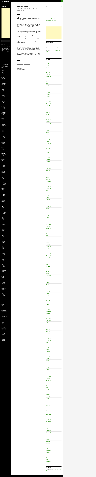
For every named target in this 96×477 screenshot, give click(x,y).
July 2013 (47, 345)
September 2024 (48, 103)
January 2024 (48, 117)
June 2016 (47, 282)
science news (48, 455)
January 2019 (48, 226)
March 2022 (48, 157)
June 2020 (47, 195)
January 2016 (48, 291)
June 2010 (47, 369)
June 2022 (47, 152)
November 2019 (48, 208)
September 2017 (48, 255)
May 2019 (47, 219)
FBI (46, 423)
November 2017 (48, 251)
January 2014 (3, 254)
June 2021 (3, 147)
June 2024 (47, 108)
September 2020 (48, 190)
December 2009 (48, 380)
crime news (48, 408)
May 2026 (47, 67)
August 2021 (48, 170)
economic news (4, 309)
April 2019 (3, 178)
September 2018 (48, 233)
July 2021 (47, 172)
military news (48, 441)
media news (48, 437)
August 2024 (48, 105)
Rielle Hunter (48, 452)
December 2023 (48, 119)
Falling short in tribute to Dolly (51, 20)
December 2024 (4, 96)
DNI (47, 412)
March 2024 (48, 114)
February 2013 (48, 354)
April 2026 (3, 77)
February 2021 (48, 181)
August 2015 (48, 300)
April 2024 (48, 112)
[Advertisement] (54, 32)
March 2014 (48, 331)
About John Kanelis (57, 1)
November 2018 (48, 230)
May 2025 (3, 90)
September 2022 (48, 146)
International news (49, 425)
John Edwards (48, 430)
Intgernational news (49, 426)
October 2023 (48, 123)
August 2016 (3, 217)
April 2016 (48, 286)
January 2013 (48, 356)
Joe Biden (47, 428)
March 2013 (48, 353)
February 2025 (48, 94)
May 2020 (47, 197)
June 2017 (47, 260)
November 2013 (48, 338)
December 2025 (48, 76)
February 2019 (48, 224)
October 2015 (3, 229)
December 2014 (48, 315)
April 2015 (48, 307)
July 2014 (47, 324)
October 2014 (48, 318)
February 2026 (48, 72)
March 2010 (48, 374)
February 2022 (48, 159)
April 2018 (48, 242)
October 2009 (48, 383)
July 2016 (47, 280)
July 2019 (47, 215)
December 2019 (48, 206)
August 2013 (3, 260)
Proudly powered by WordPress (6, 475)
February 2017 (48, 268)
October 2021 (48, 166)
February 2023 (48, 137)
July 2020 (47, 193)
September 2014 (48, 320)
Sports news (48, 457)
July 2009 (47, 389)
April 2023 (48, 134)
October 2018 (48, 231)
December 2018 (48, 228)
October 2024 (48, 101)
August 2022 (48, 148)
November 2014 (48, 316)
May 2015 (3, 235)
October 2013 (48, 340)
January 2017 (48, 269)
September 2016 (48, 277)
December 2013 (48, 336)
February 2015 (48, 311)
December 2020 (48, 184)
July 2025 (47, 85)
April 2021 (48, 177)
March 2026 (48, 70)
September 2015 (48, 298)
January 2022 (48, 161)
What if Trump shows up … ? (5, 48)
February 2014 (48, 333)
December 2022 (48, 141)
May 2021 (47, 175)
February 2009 (48, 398)
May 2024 (47, 110)
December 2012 (48, 358)
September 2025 (48, 81)
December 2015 (48, 293)
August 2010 (48, 365)
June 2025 (47, 87)
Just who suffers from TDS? (50, 18)
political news (48, 448)
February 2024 (48, 116)
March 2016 (3, 223)
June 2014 (3, 248)
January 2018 (48, 248)
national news (48, 443)
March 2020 (48, 201)
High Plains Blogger (5, 1)
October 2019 (48, 210)
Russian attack (3, 334)
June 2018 (47, 239)
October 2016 (48, 275)
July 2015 (47, 302)
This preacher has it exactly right (51, 16)
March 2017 (48, 266)
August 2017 (48, 257)
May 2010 (47, 371)
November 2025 (48, 78)
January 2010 (48, 378)
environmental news (20, 6)
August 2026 (48, 61)
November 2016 (48, 273)
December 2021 (48, 163)
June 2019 (47, 217)
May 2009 (47, 392)
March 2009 (48, 396)
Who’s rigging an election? (21, 69)
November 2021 (4, 141)
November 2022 (48, 143)
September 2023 (48, 125)
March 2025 (48, 92)
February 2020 (3, 166)
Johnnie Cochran (49, 432)
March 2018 (48, 244)
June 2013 (47, 347)
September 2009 (48, 385)
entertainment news (49, 419)
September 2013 (48, 342)
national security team (49, 446)
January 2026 (48, 74)
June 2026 (47, 65)
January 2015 (48, 313)
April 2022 (48, 155)
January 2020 (48, 204)
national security (4, 328)
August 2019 (48, 213)
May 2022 (47, 154)
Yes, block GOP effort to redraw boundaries (23, 73)
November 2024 (48, 99)
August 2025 (48, 83)
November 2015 (48, 295)
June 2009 (47, 391)
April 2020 (48, 199)
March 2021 (48, 179)
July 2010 (47, 367)
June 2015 (47, 304)
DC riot (47, 410)
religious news (48, 450)
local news (26, 6)
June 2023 (47, 130)
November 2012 (48, 360)
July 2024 (3, 102)
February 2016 (48, 289)
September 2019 (4, 172)
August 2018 (48, 235)
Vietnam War (48, 463)
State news (48, 459)
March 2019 (48, 222)
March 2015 (48, 309)
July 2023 (47, 128)
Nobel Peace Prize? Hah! (54, 53)
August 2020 (48, 192)
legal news (47, 434)
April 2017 (48, 264)
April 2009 (48, 394)
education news (48, 417)
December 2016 (48, 271)
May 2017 (47, 262)
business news (3, 303)
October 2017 (48, 253)
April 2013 (48, 351)
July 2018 (47, 237)
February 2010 (48, 376)
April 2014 (48, 329)
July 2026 (47, 63)
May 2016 (47, 284)
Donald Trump (48, 414)
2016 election (48, 405)
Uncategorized (48, 461)
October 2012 (48, 362)
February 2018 (48, 246)
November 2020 (48, 186)
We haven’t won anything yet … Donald (52, 13)
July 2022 (47, 150)
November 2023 (48, 121)
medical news (48, 439)
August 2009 (48, 387)
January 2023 (48, 139)
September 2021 (48, 168)
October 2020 (48, 188)
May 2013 (47, 349)
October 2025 (3, 84)
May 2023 (47, 132)
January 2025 (48, 96)
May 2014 (47, 327)
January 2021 (3, 153)
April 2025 (48, 90)
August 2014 (48, 322)
